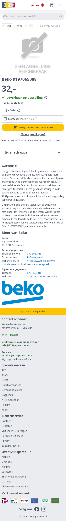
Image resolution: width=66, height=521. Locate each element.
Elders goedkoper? (33, 134)
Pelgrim (6, 404)
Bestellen (7, 426)
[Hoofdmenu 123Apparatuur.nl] (60, 5)
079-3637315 (34, 253)
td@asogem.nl (35, 257)
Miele (5, 409)
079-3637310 (34, 272)
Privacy (5, 440)
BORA (5, 380)
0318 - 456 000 (10, 335)
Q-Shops (6, 481)
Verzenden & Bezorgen (14, 430)
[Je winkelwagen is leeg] (52, 5)
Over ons (7, 461)
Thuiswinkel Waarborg (14, 476)
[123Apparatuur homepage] (8, 5)
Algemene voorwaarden (15, 486)
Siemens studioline (12, 390)
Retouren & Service (12, 435)
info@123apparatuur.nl (15, 345)
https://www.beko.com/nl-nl (42, 276)
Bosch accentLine (11, 385)
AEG (4, 370)
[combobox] (33, 16)
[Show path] (31, 25)
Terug (8, 25)
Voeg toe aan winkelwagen (36, 127)
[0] (52, 5)
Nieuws (6, 466)
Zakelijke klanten (11, 445)
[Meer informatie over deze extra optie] (18, 110)
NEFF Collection (10, 399)
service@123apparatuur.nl (17, 355)
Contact (6, 421)
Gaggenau (7, 394)
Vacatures (7, 471)
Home (19, 25)
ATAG (5, 375)
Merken (6, 456)
